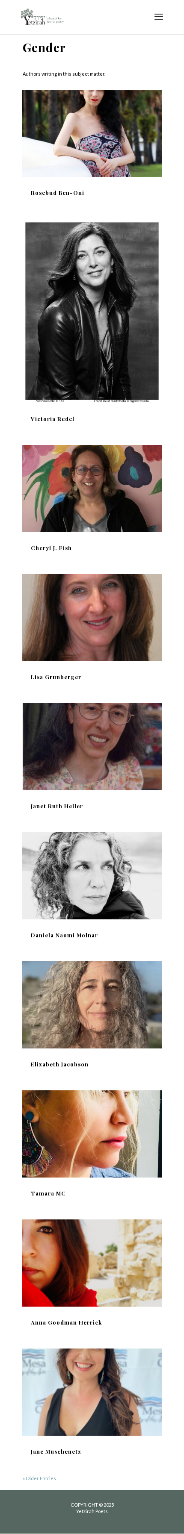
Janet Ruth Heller (57, 806)
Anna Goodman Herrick (66, 1322)
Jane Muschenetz (56, 1451)
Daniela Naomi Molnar (64, 935)
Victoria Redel (52, 418)
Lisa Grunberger (56, 676)
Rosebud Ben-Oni (57, 192)
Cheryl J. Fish (51, 547)
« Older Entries (39, 1478)
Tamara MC (48, 1193)
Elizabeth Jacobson (60, 1064)
